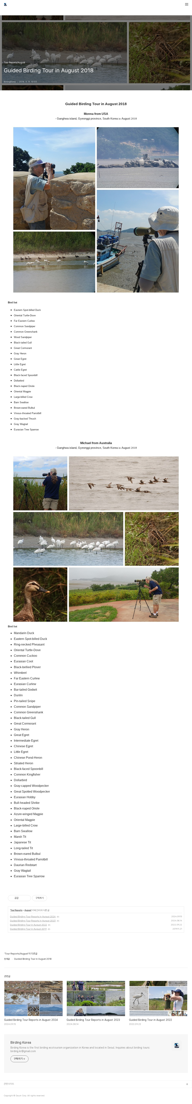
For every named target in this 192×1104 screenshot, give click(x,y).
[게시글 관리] (26, 898)
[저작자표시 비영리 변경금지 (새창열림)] (52, 898)
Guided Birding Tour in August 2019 (28, 928)
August (27, 910)
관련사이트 (9, 1083)
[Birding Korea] (5, 5)
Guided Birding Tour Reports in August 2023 (33, 920)
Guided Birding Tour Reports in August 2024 (33, 916)
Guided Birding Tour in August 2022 (28, 924)
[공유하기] (22, 898)
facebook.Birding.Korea (17, 1090)
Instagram (9, 1096)
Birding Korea (20, 1042)
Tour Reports (16, 910)
